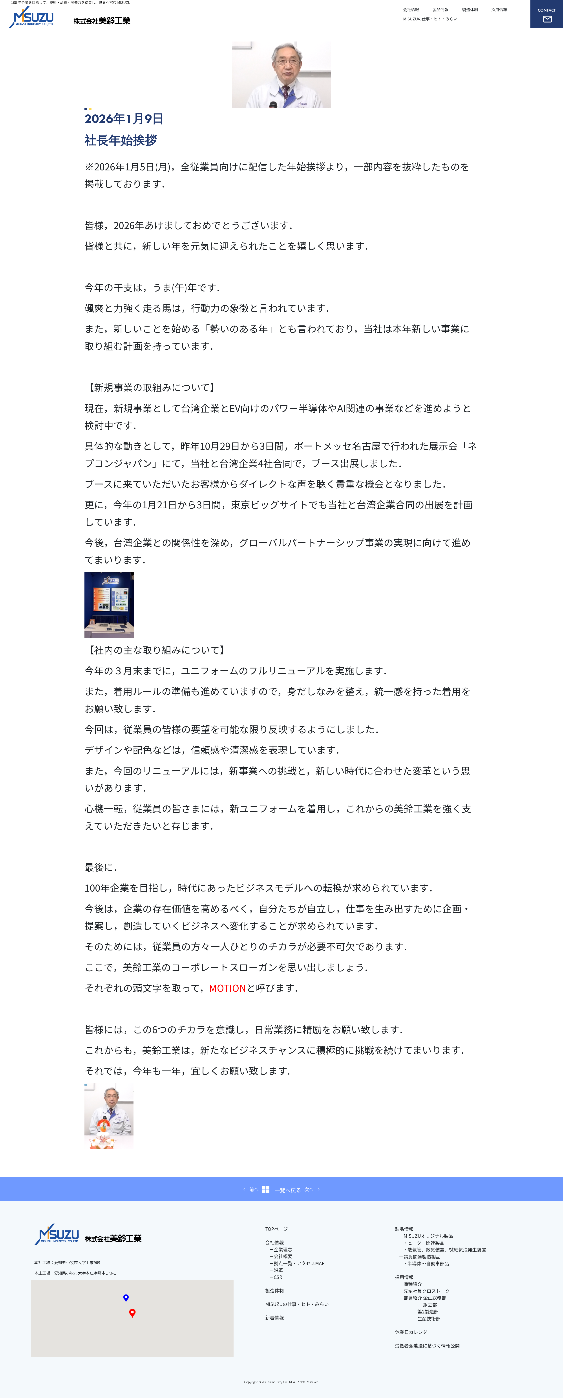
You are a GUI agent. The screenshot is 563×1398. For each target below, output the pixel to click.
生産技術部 (420, 1318)
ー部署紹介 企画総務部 (422, 1297)
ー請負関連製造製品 (420, 1256)
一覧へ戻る (285, 1190)
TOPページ (276, 1229)
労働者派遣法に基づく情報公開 (427, 1345)
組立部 (418, 1304)
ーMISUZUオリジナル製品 (426, 1235)
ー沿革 (276, 1270)
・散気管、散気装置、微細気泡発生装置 (444, 1249)
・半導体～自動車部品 (426, 1263)
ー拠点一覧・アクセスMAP (297, 1263)
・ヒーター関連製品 (423, 1242)
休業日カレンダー (413, 1332)
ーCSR (275, 1277)
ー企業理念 (280, 1249)
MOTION (227, 988)
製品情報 (440, 9)
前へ (254, 1189)
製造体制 (470, 9)
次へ (309, 1189)
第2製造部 (419, 1311)
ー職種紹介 (410, 1284)
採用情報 (499, 9)
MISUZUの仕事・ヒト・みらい (430, 19)
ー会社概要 (280, 1256)
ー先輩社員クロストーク (424, 1291)
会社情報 (411, 9)
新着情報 (274, 1317)
